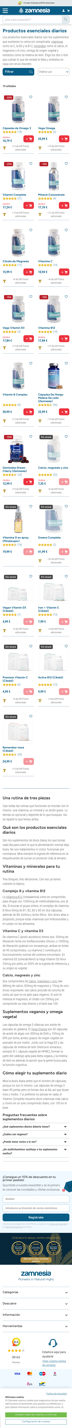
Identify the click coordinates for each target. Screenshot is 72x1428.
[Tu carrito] (68, 10)
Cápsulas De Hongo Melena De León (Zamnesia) (50, 398)
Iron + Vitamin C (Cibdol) (48, 609)
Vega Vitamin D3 (13, 327)
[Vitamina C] (53, 242)
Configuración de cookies (36, 1421)
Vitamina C (45, 261)
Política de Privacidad (58, 1224)
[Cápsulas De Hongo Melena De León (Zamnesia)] (53, 375)
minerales (40, 46)
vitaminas (57, 41)
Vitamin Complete (14, 194)
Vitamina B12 (46, 327)
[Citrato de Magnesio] (18, 242)
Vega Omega (46, 128)
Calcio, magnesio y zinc (53, 467)
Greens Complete (49, 537)
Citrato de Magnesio (16, 261)
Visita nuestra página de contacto (54, 1362)
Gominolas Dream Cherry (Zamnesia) (15, 469)
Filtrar (9, 72)
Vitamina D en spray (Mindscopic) (16, 539)
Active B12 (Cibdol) (50, 677)
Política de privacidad (56, 1393)
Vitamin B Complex (15, 394)
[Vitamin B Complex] (18, 375)
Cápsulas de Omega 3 (17, 128)
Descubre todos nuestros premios (36, 1260)
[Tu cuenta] (63, 10)
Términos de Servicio (14, 1227)
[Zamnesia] (34, 10)
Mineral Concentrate (51, 194)
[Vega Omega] (53, 109)
